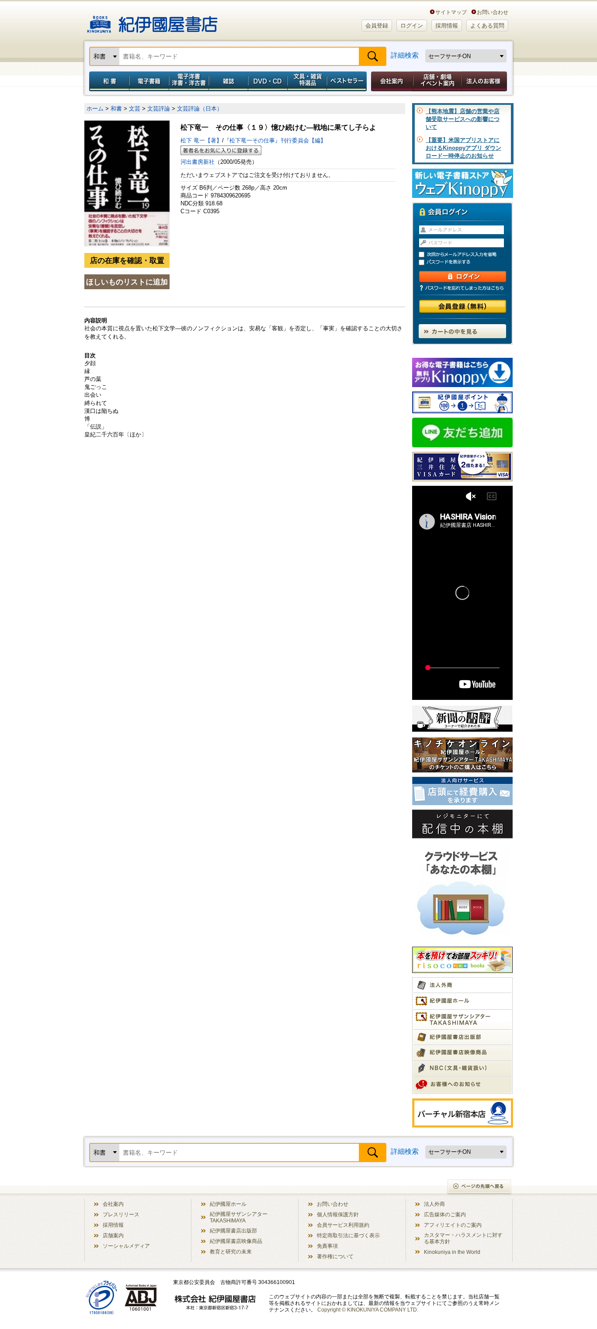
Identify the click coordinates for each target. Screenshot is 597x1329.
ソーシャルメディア (126, 1246)
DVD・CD (268, 81)
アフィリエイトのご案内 (453, 1225)
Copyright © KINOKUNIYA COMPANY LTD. (367, 1309)
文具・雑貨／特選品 (307, 81)
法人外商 (434, 1204)
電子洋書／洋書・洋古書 (188, 81)
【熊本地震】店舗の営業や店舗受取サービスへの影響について (463, 119)
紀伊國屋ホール (228, 1204)
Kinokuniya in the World (452, 1252)
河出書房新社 (197, 162)
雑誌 (228, 81)
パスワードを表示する (466, 262)
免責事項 (327, 1246)
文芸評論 (158, 108)
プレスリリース (121, 1214)
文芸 (134, 108)
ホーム (95, 108)
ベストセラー (347, 81)
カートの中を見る (462, 331)
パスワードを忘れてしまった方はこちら (462, 288)
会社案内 (390, 81)
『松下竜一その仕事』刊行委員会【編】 (275, 140)
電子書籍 (149, 81)
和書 (107, 81)
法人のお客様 (485, 81)
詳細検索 (405, 55)
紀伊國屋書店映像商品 (236, 1241)
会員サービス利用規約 (343, 1225)
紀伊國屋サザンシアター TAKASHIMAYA (238, 1217)
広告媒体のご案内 (445, 1214)
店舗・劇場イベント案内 (437, 81)
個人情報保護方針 (338, 1214)
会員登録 (376, 25)
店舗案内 (113, 1235)
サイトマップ (451, 12)
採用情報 (446, 25)
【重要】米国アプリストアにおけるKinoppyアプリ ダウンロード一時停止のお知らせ (463, 148)
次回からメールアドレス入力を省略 (466, 254)
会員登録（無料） (463, 306)
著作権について (335, 1256)
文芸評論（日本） (199, 108)
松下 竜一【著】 (201, 140)
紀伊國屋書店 (152, 21)
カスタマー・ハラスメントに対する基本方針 (463, 1238)
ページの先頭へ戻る (480, 1187)
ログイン (411, 25)
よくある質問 (487, 25)
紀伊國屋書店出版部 (233, 1230)
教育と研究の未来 (231, 1251)
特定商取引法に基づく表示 (348, 1235)
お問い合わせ (492, 12)
